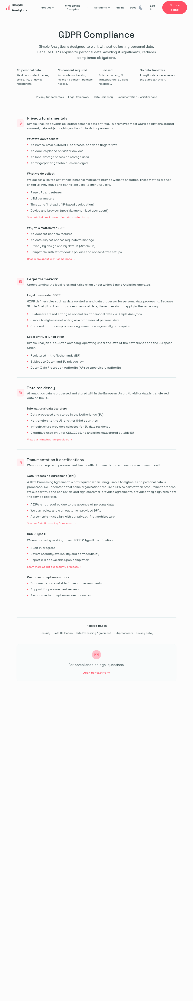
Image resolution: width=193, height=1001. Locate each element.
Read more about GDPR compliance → (51, 259)
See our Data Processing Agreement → (51, 523)
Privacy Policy (144, 633)
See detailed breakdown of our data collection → (58, 217)
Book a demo (175, 7)
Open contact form (96, 673)
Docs (133, 7)
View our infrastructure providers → (49, 439)
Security (45, 633)
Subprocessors (123, 633)
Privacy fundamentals (50, 97)
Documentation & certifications (137, 97)
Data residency (103, 97)
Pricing (120, 7)
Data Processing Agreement (93, 633)
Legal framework (78, 97)
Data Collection (63, 633)
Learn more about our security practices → (54, 566)
